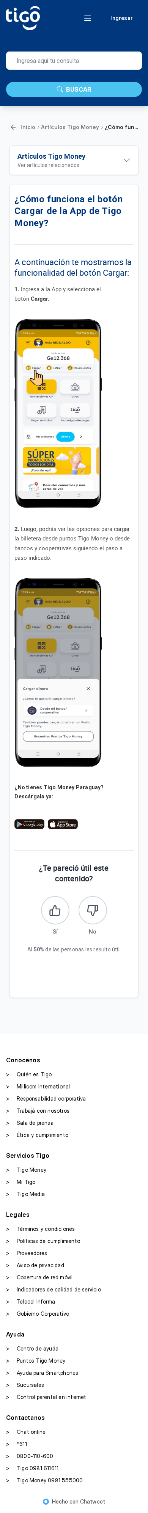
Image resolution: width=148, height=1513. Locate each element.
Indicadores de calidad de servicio (53, 1289)
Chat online (26, 1432)
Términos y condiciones (40, 1229)
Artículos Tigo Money (70, 127)
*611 (16, 1444)
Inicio (27, 127)
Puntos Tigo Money (35, 1360)
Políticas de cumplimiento (43, 1241)
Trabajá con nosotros (37, 1110)
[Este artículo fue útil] (55, 910)
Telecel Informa (30, 1301)
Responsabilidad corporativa (46, 1098)
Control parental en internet (46, 1397)
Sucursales (25, 1385)
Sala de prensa (30, 1123)
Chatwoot (92, 1501)
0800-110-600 (29, 1456)
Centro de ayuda (32, 1348)
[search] (74, 60)
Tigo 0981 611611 (32, 1468)
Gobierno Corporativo (37, 1313)
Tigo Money (26, 1169)
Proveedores (26, 1253)
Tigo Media (25, 1194)
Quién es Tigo (29, 1074)
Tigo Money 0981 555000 (44, 1480)
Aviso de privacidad (35, 1265)
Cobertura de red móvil (39, 1277)
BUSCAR (78, 89)
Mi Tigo (20, 1182)
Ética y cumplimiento (37, 1135)
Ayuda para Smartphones (42, 1372)
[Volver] (13, 127)
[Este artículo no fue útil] (93, 910)
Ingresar (121, 18)
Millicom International (38, 1086)
